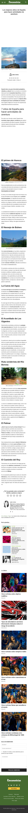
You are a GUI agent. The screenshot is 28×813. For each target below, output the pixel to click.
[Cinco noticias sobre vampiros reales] (14, 640)
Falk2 (7, 385)
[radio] (8, 495)
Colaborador (14, 553)
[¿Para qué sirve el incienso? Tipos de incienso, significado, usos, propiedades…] (7, 539)
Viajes (9, 516)
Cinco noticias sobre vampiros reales (13, 651)
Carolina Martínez (15, 543)
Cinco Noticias (4, 516)
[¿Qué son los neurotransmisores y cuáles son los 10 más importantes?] (7, 549)
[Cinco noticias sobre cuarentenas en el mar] (14, 665)
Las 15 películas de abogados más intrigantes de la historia (18, 559)
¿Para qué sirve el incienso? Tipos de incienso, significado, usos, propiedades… (18, 540)
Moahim (6, 182)
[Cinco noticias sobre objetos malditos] (14, 582)
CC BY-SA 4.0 (11, 182)
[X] (9, 84)
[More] (22, 84)
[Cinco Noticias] (14, 780)
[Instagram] (17, 785)
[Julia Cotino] (10, 74)
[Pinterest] (19, 785)
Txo (6, 248)
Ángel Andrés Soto (15, 562)
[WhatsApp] (16, 84)
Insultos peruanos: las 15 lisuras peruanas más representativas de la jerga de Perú (18, 530)
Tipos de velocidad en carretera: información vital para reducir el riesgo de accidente (12, 624)
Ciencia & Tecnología (16, 546)
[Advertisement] (14, 31)
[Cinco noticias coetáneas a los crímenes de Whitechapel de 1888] (14, 721)
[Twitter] (9, 785)
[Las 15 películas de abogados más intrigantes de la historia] (7, 559)
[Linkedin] (11, 785)
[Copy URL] (19, 84)
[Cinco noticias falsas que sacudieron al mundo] (14, 693)
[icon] (5, 2)
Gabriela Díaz (14, 533)
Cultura (13, 526)
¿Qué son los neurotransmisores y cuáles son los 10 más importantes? (18, 550)
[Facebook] (13, 84)
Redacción (3, 598)
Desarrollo (14, 536)
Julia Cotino (15, 74)
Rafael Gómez (4, 627)
